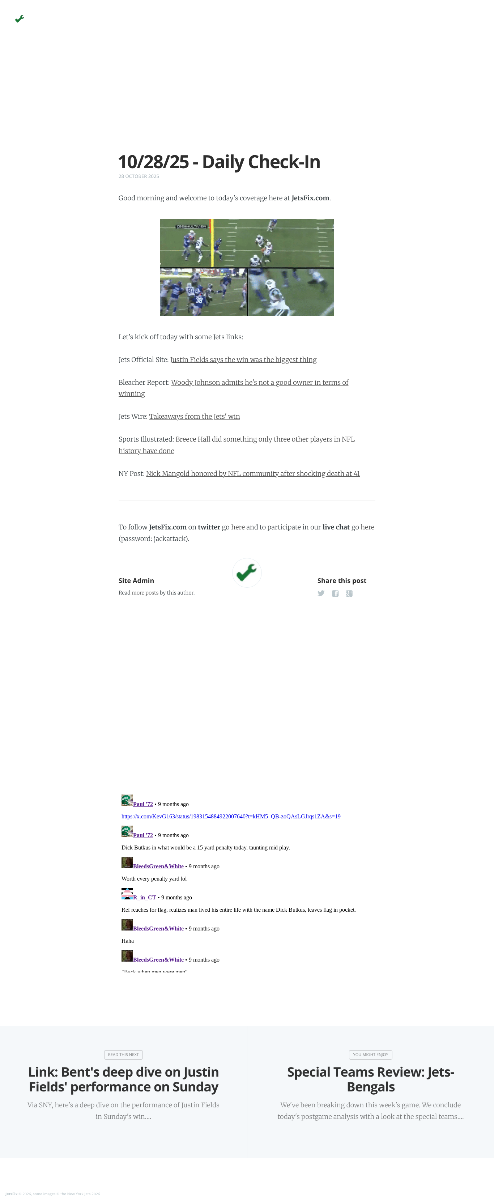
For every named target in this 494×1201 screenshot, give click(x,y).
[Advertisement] (247, 100)
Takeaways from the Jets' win (194, 416)
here (238, 527)
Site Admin (136, 580)
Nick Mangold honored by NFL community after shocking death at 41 (253, 473)
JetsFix (11, 1193)
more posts (145, 592)
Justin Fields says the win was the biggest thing (243, 359)
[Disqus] (247, 693)
